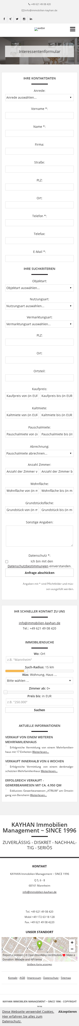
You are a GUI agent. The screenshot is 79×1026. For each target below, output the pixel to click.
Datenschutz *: (39, 555)
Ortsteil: (39, 371)
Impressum (34, 978)
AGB (22, 978)
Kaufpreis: (39, 389)
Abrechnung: (39, 446)
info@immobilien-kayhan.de (41, 10)
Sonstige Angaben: (39, 522)
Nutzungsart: (39, 299)
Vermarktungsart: (39, 317)
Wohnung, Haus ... (39, 675)
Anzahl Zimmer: (39, 464)
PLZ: (40, 180)
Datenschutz (51, 978)
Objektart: (39, 281)
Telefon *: (39, 216)
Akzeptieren (67, 1011)
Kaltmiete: (39, 408)
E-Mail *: (39, 252)
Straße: (39, 162)
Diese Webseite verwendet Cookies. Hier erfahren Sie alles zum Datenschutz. (28, 1016)
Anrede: (39, 90)
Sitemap (66, 978)
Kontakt (12, 978)
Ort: (39, 198)
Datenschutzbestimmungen (28, 566)
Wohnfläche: (40, 484)
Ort (39, 654)
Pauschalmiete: (39, 427)
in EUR (39, 696)
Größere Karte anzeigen (39, 964)
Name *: (39, 126)
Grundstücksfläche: (39, 503)
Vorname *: (39, 109)
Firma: (39, 144)
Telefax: (39, 234)
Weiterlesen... (40, 752)
